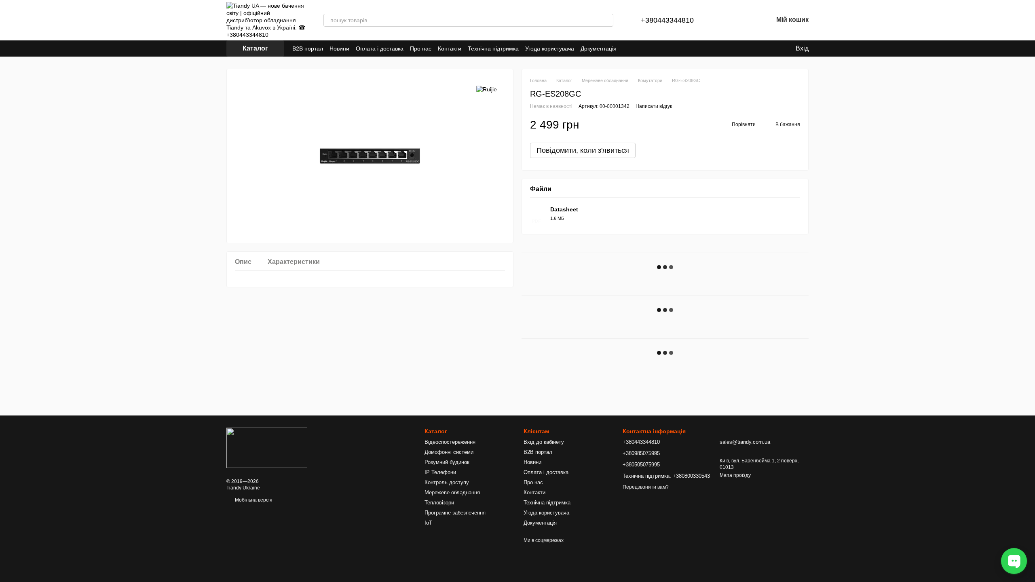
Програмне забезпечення (455, 513)
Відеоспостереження (450, 442)
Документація (599, 48)
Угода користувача (549, 48)
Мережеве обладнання (452, 492)
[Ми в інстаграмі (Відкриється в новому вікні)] (657, 48)
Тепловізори (439, 503)
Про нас (420, 48)
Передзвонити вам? (646, 487)
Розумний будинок (447, 462)
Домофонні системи (449, 452)
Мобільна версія (253, 500)
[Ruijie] (486, 89)
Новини (339, 48)
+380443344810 (667, 20)
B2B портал (307, 48)
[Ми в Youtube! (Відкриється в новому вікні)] (666, 48)
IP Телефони (440, 472)
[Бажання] (745, 20)
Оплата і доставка (379, 48)
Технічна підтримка (493, 48)
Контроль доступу (447, 482)
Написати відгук (654, 106)
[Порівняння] (724, 20)
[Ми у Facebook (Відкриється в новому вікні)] (637, 48)
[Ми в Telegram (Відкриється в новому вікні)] (647, 48)
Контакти (449, 48)
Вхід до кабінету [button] (544, 442)
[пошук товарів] (606, 20)
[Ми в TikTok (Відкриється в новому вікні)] (628, 48)
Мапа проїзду (735, 475)
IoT (428, 523)
